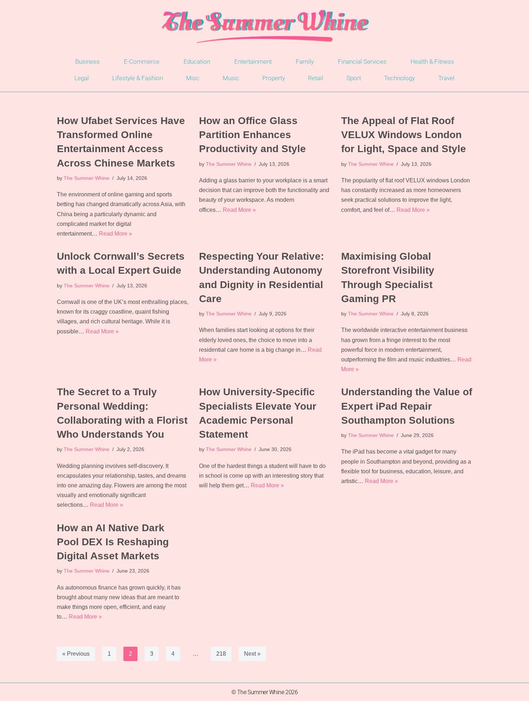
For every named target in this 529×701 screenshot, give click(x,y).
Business (87, 61)
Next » (252, 654)
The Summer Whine (86, 178)
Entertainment (253, 61)
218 (221, 654)
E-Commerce (141, 61)
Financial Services (362, 61)
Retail (315, 78)
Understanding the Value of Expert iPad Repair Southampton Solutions (406, 405)
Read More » (115, 234)
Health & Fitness (432, 61)
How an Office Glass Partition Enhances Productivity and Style (252, 134)
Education (197, 61)
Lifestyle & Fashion (137, 78)
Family (305, 61)
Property (273, 78)
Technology (399, 78)
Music (231, 78)
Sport (354, 78)
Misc (192, 78)
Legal (81, 78)
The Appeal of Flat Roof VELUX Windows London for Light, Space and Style (403, 134)
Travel (446, 78)
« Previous (76, 654)
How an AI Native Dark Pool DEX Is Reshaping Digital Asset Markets (113, 541)
